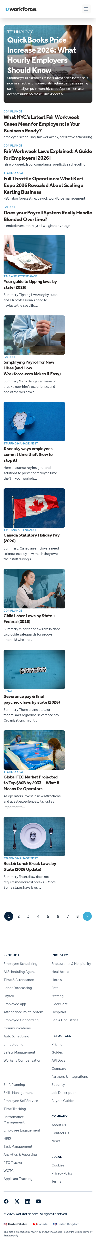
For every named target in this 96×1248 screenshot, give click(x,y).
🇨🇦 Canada (40, 1224)
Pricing (57, 1044)
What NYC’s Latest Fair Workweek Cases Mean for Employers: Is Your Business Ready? (42, 124)
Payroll (9, 996)
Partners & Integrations (70, 1076)
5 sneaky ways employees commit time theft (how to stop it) (28, 454)
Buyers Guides (63, 1101)
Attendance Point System (23, 1012)
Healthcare (60, 972)
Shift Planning (14, 1084)
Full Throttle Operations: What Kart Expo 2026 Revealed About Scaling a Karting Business (43, 185)
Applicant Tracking (18, 1179)
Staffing (58, 996)
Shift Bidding (13, 1044)
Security (58, 1084)
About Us (59, 1125)
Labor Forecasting (18, 988)
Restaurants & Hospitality (71, 963)
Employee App (15, 1004)
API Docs (58, 1060)
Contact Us (60, 1133)
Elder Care (60, 1004)
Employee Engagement (22, 1130)
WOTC (9, 1170)
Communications (17, 1028)
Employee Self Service (21, 1101)
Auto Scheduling (16, 1036)
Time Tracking (15, 1109)
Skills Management (18, 1093)
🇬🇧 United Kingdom (66, 1224)
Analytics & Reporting (20, 1154)
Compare (59, 1068)
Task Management (18, 1146)
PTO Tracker (13, 1162)
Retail (56, 988)
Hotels (57, 980)
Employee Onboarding (21, 1020)
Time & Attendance (19, 980)
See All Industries (65, 1020)
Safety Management (19, 1052)
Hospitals (59, 1012)
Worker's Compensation (22, 1060)
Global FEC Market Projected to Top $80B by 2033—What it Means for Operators (31, 782)
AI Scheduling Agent (19, 972)
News (56, 1141)
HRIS (7, 1138)
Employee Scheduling (20, 963)
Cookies (58, 1165)
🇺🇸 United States (15, 1224)
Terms (56, 1181)
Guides (57, 1052)
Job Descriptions (65, 1093)
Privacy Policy (62, 1173)
